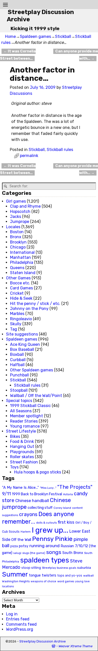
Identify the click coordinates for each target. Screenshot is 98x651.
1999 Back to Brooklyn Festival (37, 494)
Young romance (25, 426)
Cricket (17, 293)
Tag (13, 329)
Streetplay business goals (59, 567)
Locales (13, 226)
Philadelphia (21, 262)
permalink (29, 155)
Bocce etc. (20, 283)
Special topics (19, 400)
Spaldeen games (35, 36)
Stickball (63, 36)
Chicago (18, 247)
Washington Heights (16, 581)
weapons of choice (43, 581)
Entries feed (17, 619)
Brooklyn (18, 242)
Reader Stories (24, 421)
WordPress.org (19, 629)
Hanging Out (22, 446)
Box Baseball (22, 349)
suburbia (84, 567)
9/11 (6, 494)
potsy (23, 546)
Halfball (17, 364)
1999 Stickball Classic (30, 405)
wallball (88, 575)
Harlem (26, 531)
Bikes (15, 436)
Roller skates (22, 456)
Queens (17, 267)
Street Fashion (24, 462)
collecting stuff (40, 508)
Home (10, 36)
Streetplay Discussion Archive (42, 641)
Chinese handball (32, 500)
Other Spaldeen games (31, 370)
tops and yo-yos (69, 575)
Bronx (15, 236)
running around (44, 545)
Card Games (21, 288)
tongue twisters (42, 575)
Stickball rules (60, 149)
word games (65, 581)
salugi (17, 553)
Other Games (18, 278)
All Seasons (21, 411)
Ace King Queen (25, 344)
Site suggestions (22, 334)
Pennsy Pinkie (52, 538)
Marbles (17, 313)
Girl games (16, 201)
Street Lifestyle (21, 431)
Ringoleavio (21, 318)
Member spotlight (26, 416)
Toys (14, 467)
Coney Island (62, 508)
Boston (17, 231)
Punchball (19, 375)
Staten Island (22, 272)
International (22, 252)
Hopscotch (20, 211)
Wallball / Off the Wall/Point (36, 395)
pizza (14, 546)
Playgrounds (22, 451)
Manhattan (20, 257)
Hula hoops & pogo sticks (37, 472)
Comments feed (21, 624)
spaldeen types (44, 560)
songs (53, 552)
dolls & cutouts (46, 522)
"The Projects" (74, 487)
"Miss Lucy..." (48, 488)
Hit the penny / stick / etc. (35, 303)
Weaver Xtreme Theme (75, 646)
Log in (12, 614)
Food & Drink (22, 441)
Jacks (15, 216)
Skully (15, 323)
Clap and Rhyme (25, 206)
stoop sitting (31, 567)
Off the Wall (21, 539)
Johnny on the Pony (29, 308)
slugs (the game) (33, 553)
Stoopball (19, 390)
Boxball (17, 354)
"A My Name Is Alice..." (20, 487)
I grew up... (50, 530)
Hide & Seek (21, 298)
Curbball (18, 359)
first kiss (66, 522)
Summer (15, 574)
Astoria (68, 494)
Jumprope (19, 221)
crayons (28, 514)
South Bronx (72, 553)
